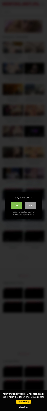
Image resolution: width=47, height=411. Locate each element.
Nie (30, 205)
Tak (16, 205)
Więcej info (23, 406)
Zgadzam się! (23, 401)
